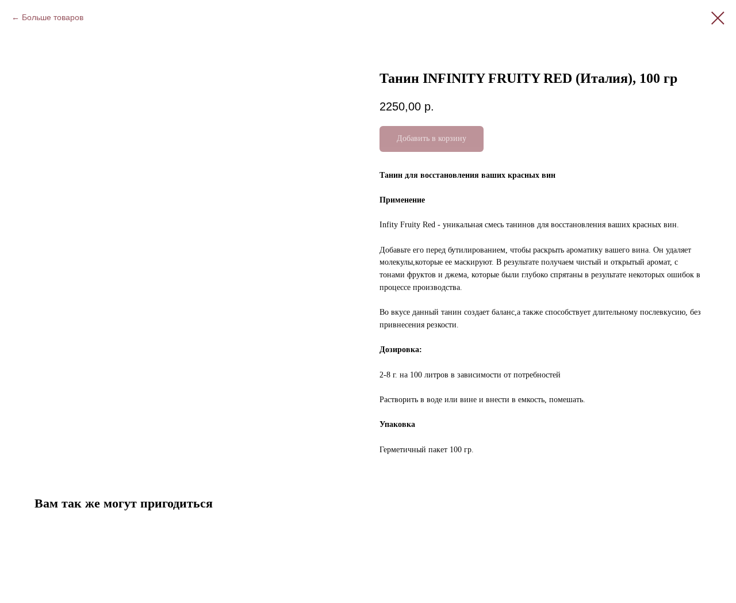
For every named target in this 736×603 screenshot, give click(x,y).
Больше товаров (52, 17)
